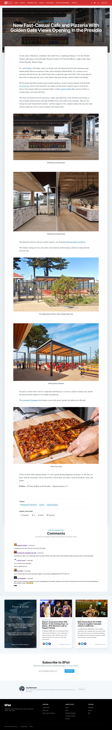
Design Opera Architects (76, 242)
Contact (74, 2)
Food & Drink (50, 2)
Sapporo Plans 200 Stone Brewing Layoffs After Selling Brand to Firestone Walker (20, 634)
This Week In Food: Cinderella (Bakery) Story (20, 618)
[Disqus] (56, 564)
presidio (41, 505)
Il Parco (29, 68)
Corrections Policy (70, 716)
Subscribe (104, 2)
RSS (89, 713)
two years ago (24, 86)
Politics (22, 2)
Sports (41, 2)
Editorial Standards (70, 713)
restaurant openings (52, 505)
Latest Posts (46, 707)
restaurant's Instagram (30, 400)
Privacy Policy (24, 726)
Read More (82, 689)
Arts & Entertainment (63, 2)
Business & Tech (32, 2)
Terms (30, 726)
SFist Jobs (45, 710)
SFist (7, 705)
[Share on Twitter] (46, 643)
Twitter (90, 710)
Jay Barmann (67, 21)
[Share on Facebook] (49, 643)
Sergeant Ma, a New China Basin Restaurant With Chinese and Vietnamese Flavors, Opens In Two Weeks (20, 625)
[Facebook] (91, 2)
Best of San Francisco (49, 713)
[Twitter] (95, 2)
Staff (66, 710)
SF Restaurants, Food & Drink (50, 21)
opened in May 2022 (67, 89)
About (67, 707)
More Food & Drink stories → (20, 644)
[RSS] (99, 2)
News (16, 2)
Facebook (90, 707)
